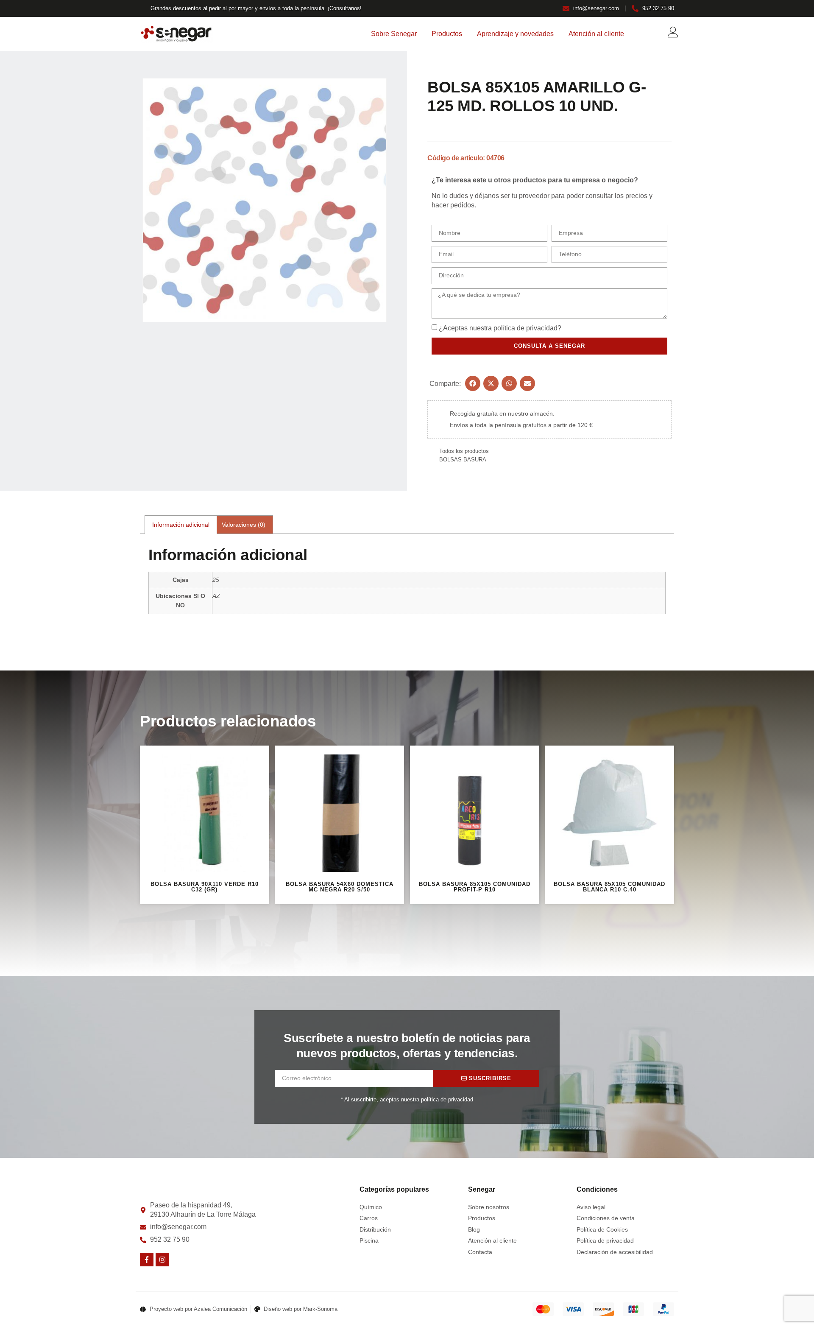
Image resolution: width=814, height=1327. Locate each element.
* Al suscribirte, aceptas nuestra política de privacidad (407, 1099)
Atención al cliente (596, 33)
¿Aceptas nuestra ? (500, 328)
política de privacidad (525, 328)
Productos (447, 33)
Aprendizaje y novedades (515, 33)
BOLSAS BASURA (462, 459)
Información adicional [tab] (180, 524)
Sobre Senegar (394, 33)
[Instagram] (162, 1259)
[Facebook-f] (146, 1259)
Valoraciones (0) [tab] (243, 524)
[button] (472, 383)
